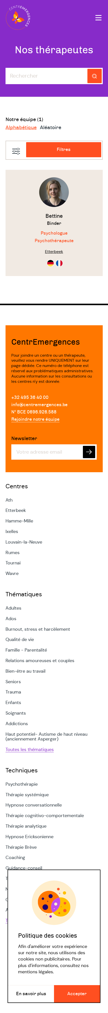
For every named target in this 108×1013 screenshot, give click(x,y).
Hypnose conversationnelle (34, 805)
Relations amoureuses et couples (40, 660)
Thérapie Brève (21, 847)
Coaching (15, 857)
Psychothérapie (22, 784)
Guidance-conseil (24, 868)
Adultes (13, 608)
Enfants (13, 702)
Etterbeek (16, 510)
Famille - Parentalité (26, 650)
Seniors (13, 681)
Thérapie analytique (26, 826)
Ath (9, 500)
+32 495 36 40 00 (29, 397)
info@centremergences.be (39, 405)
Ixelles (12, 531)
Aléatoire (50, 127)
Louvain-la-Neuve (24, 542)
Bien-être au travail (25, 671)
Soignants (16, 713)
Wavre (12, 573)
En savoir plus (31, 994)
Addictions (17, 723)
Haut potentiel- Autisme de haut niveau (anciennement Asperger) (46, 736)
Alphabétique (21, 127)
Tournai (13, 563)
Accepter (77, 994)
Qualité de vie (20, 639)
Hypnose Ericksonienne (29, 836)
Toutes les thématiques (30, 749)
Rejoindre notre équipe (35, 419)
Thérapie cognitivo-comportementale (45, 815)
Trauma (13, 692)
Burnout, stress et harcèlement (38, 629)
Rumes (13, 552)
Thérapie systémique (27, 794)
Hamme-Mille (19, 521)
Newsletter (24, 438)
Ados (11, 618)
